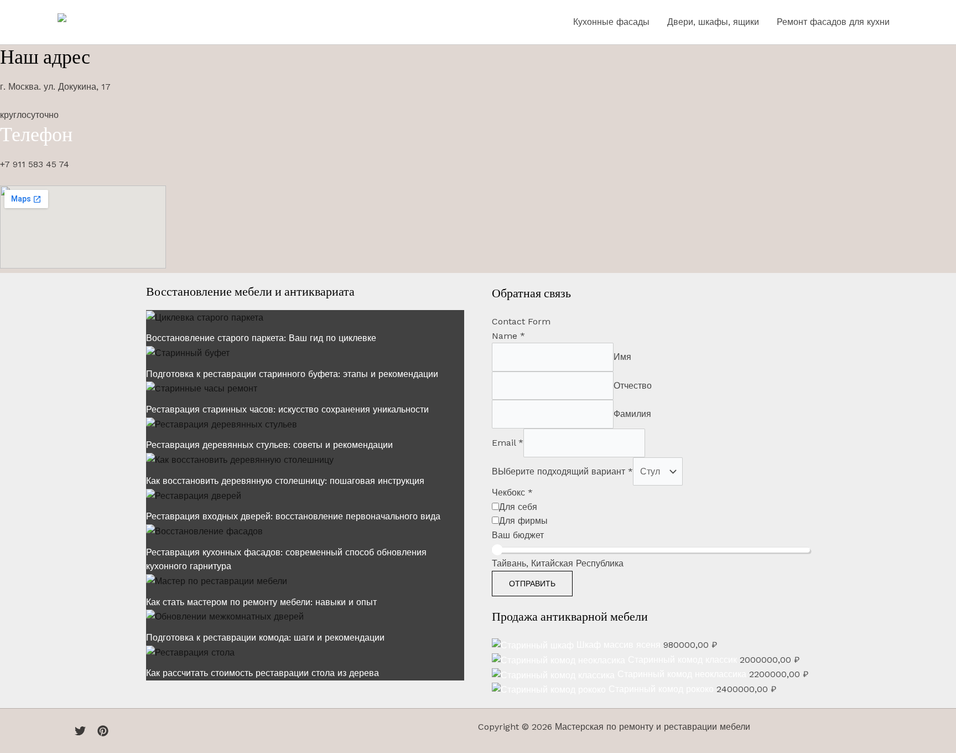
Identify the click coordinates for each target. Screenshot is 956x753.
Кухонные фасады (611, 22)
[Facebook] (63, 730)
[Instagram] (103, 731)
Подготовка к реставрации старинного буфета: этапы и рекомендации (292, 374)
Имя (622, 357)
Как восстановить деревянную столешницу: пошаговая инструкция (285, 481)
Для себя (518, 507)
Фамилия (632, 414)
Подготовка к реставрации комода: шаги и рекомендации (265, 637)
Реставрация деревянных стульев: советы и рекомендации (269, 445)
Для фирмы (523, 520)
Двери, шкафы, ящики (713, 22)
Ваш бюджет (518, 535)
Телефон (36, 134)
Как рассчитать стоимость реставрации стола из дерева (262, 673)
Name (508, 336)
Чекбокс (512, 492)
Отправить (532, 583)
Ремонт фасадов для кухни (833, 22)
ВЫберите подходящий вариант (562, 471)
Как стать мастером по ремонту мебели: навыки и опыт (261, 602)
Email (507, 442)
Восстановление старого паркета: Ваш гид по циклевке (261, 338)
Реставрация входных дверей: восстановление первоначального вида (293, 516)
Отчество (633, 385)
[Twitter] (80, 731)
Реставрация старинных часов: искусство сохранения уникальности (287, 409)
